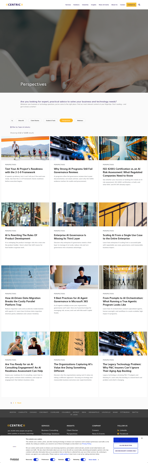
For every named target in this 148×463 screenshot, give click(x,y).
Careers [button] (122, 5)
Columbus (66, 412)
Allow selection (125, 445)
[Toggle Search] (139, 4)
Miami (115, 412)
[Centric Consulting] (14, 6)
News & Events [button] (104, 5)
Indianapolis (94, 412)
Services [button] (68, 5)
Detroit (76, 412)
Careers (95, 430)
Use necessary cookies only (125, 451)
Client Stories (35, 120)
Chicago (33, 412)
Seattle (135, 412)
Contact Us (131, 5)
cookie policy (64, 454)
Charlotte (22, 412)
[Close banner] (142, 438)
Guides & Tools (50, 120)
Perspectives (66, 120)
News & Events (98, 433)
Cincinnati (43, 412)
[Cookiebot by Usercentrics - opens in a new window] (14, 459)
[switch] (52, 459)
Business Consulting (50, 430)
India (84, 412)
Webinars (80, 120)
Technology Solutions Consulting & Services (51, 434)
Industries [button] (85, 5)
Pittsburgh (125, 412)
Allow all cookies (126, 440)
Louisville (106, 412)
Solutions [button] (76, 5)
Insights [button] (93, 5)
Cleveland (55, 412)
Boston (13, 412)
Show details (93, 459)
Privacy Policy (86, 444)
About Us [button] (114, 5)
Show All (21, 120)
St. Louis (74, 414)
